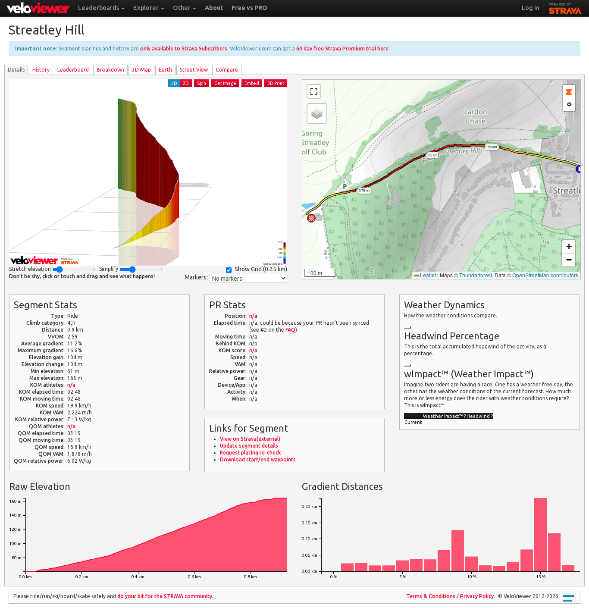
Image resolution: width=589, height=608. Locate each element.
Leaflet (427, 275)
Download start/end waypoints (258, 459)
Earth (165, 69)
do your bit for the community (164, 596)
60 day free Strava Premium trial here (342, 48)
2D (186, 83)
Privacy (477, 596)
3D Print (275, 83)
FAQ (290, 329)
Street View (194, 69)
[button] (580, 169)
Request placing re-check (250, 452)
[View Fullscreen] (313, 91)
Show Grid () (261, 269)
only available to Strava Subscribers (183, 48)
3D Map (141, 69)
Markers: (196, 277)
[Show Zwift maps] (569, 91)
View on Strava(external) (250, 439)
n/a (71, 385)
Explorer (146, 7)
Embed (251, 83)
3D (174, 83)
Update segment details (249, 445)
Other (182, 7)
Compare (227, 69)
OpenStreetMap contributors (545, 275)
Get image (225, 83)
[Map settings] (569, 104)
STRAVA (565, 7)
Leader (73, 69)
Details (16, 69)
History (41, 69)
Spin (201, 83)
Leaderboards (99, 7)
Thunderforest (475, 275)
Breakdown (110, 69)
